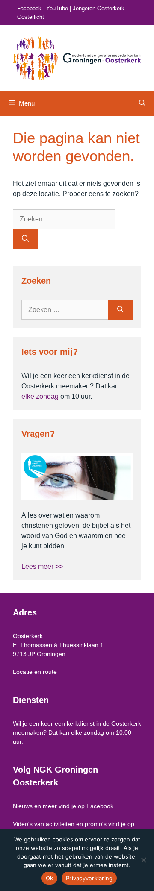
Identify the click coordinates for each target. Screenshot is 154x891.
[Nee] (143, 860)
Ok (49, 878)
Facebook (29, 8)
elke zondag (40, 396)
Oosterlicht (30, 17)
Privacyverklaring (89, 878)
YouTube (57, 8)
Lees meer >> (42, 566)
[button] (142, 103)
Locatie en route (35, 671)
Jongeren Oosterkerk (98, 8)
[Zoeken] (25, 239)
